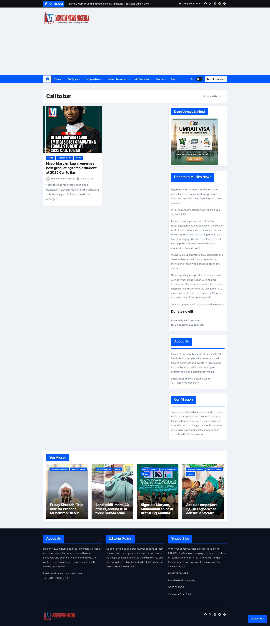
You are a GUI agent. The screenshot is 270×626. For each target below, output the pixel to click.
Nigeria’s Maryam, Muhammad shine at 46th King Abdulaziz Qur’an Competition (157, 511)
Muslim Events (59, 469)
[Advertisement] (135, 51)
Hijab (50, 157)
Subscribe (257, 618)
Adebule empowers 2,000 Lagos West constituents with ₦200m (202, 511)
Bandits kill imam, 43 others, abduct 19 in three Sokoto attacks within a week (112, 511)
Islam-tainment (118, 79)
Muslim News (64, 157)
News (57, 79)
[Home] (47, 79)
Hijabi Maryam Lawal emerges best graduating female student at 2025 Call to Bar (71, 167)
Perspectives (93, 79)
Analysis (73, 79)
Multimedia (142, 79)
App (173, 79)
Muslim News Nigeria (63, 178)
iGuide (160, 79)
